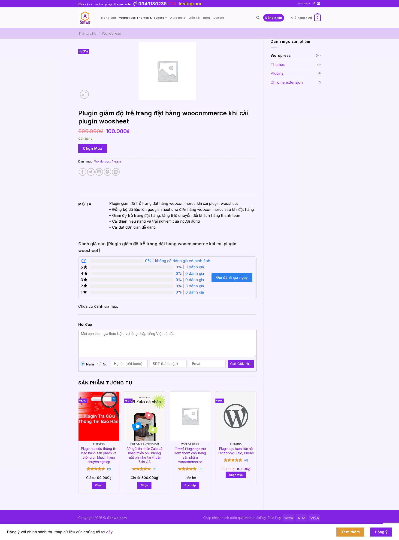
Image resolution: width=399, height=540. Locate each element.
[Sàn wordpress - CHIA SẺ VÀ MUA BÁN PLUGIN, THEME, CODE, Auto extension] (86, 17)
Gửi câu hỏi (241, 364)
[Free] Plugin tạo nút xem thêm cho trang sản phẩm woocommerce (190, 455)
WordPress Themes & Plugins (141, 17)
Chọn (98, 485)
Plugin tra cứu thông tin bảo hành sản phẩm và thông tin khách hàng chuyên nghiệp (99, 455)
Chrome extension (287, 82)
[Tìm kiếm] (258, 17)
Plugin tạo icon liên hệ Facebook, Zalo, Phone (236, 451)
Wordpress (111, 33)
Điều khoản (304, 3)
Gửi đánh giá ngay (232, 277)
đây (109, 532)
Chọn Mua (92, 148)
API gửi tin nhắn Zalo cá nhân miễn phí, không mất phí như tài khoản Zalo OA (144, 455)
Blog (206, 17)
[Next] (256, 446)
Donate (218, 17)
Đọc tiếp (190, 485)
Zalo (173, 3)
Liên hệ (194, 17)
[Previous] (78, 446)
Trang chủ (108, 17)
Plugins (277, 73)
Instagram (190, 3)
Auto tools (177, 17)
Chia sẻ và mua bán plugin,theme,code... (105, 4)
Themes (278, 64)
